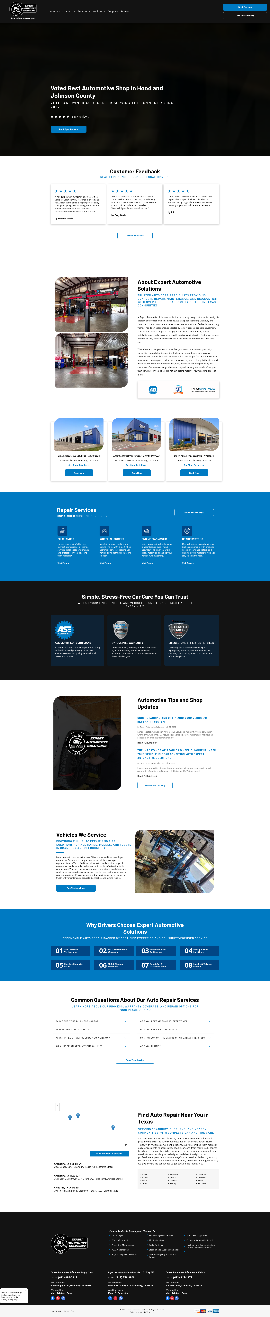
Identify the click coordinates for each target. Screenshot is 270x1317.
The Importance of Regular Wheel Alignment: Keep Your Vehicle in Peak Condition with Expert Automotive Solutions (176, 754)
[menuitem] (57, 11)
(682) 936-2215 (67, 1277)
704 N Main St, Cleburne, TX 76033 (194, 460)
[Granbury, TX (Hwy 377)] (78, 1116)
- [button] (57, 1109)
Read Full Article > (147, 742)
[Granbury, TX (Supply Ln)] (70, 1118)
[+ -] (91, 1125)
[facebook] (53, 1298)
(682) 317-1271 (182, 1277)
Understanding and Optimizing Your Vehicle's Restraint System (172, 719)
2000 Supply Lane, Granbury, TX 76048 (79, 460)
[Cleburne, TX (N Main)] (113, 1128)
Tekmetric (150, 1312)
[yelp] (58, 1298)
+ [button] (57, 1105)
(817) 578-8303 (125, 1277)
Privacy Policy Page (9, 1299)
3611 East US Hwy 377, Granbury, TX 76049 (136, 460)
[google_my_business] (63, 1298)
